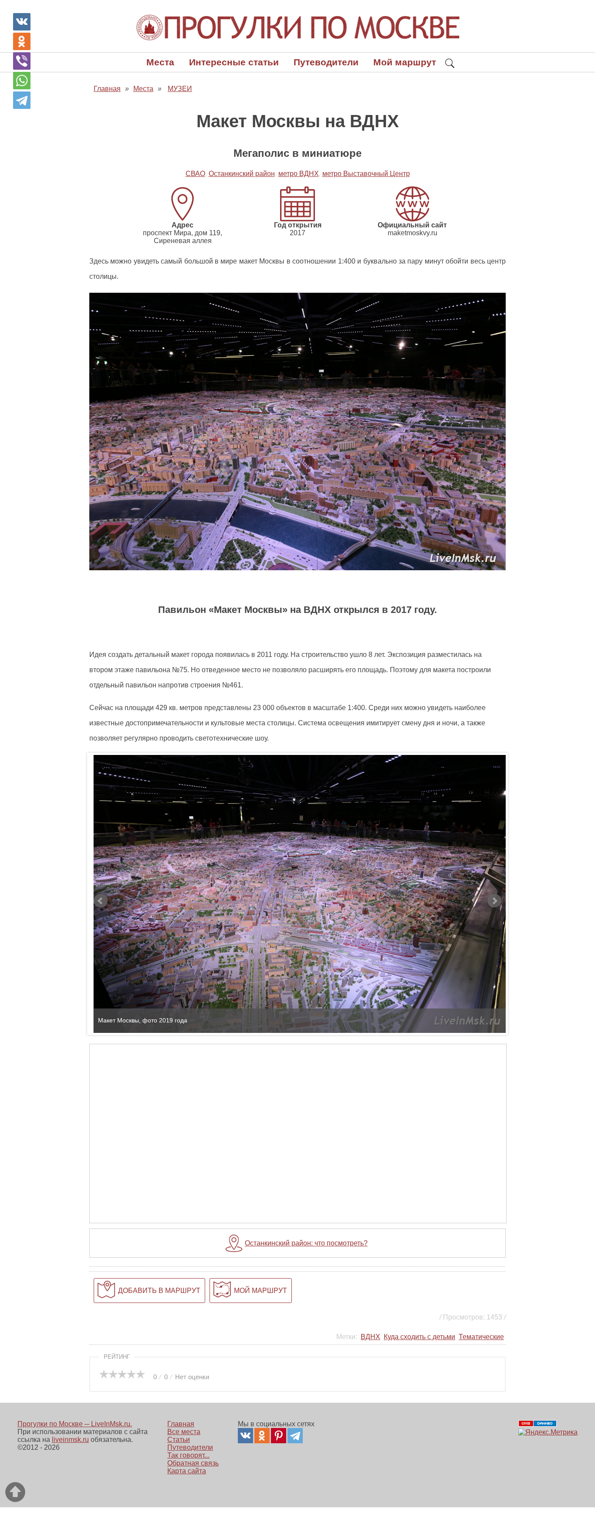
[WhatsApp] (21, 80)
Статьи (178, 1439)
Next (494, 901)
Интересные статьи (234, 62)
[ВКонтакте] (21, 21)
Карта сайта (186, 1471)
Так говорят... (188, 1455)
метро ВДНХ (298, 173)
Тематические (481, 1336)
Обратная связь (193, 1463)
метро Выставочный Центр (366, 173)
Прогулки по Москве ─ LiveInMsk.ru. (74, 1424)
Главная (180, 1424)
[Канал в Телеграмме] (295, 1435)
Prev (101, 901)
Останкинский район (242, 173)
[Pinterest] (278, 1435)
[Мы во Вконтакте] (245, 1435)
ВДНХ (370, 1336)
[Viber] (21, 61)
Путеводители (326, 62)
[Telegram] (21, 100)
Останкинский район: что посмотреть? (306, 1243)
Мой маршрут (404, 62)
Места (160, 62)
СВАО (195, 173)
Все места (183, 1431)
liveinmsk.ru (70, 1439)
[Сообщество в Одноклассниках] (262, 1435)
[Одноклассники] (21, 41)
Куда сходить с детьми (419, 1336)
